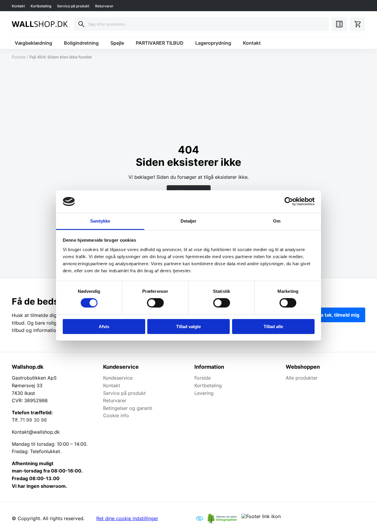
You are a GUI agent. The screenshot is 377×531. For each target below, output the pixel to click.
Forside (19, 56)
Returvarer (104, 6)
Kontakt (18, 6)
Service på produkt (73, 6)
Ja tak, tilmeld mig (338, 315)
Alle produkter (302, 378)
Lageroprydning (213, 43)
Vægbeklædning (33, 43)
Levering (204, 393)
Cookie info (116, 415)
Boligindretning (81, 43)
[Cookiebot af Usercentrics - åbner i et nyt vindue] (289, 201)
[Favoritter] (339, 24)
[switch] (155, 303)
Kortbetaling (41, 6)
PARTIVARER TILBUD (159, 43)
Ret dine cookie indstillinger (127, 518)
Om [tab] (276, 220)
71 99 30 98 (33, 420)
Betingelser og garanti (127, 408)
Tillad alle (273, 326)
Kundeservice (118, 378)
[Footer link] (199, 518)
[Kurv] (357, 24)
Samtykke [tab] (100, 220)
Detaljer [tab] (189, 220)
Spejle (117, 43)
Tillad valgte (188, 326)
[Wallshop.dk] (40, 24)
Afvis (104, 326)
